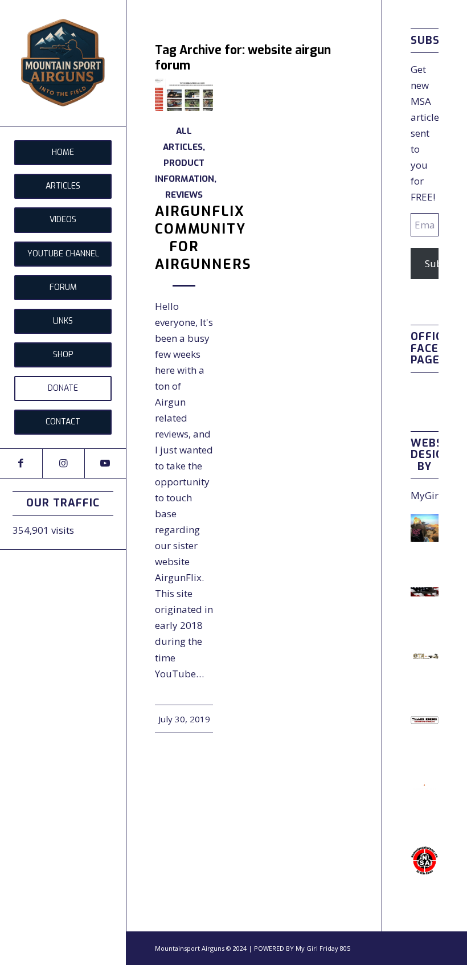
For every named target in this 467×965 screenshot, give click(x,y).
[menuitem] (63, 153)
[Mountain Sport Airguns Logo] (63, 63)
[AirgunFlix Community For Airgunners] (184, 95)
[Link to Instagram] (63, 463)
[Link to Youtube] (105, 463)
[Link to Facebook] (21, 463)
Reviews (184, 195)
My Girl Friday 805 (323, 948)
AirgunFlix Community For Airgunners (203, 237)
